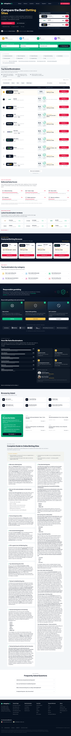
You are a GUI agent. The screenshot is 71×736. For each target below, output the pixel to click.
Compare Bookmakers (7, 23)
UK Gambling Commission (48, 327)
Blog (61, 712)
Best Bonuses (27, 710)
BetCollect (16, 138)
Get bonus (9, 255)
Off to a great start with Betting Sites (9, 62)
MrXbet (15, 147)
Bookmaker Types (63, 708)
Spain (37, 708)
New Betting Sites (16, 707)
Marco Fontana (30, 31)
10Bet (15, 155)
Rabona (15, 122)
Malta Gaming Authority (61, 327)
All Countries (38, 714)
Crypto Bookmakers (28, 705)
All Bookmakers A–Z (63, 710)
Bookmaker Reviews (16, 705)
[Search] (59, 4)
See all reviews (4, 230)
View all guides (11, 434)
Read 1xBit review (9, 257)
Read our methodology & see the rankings (9, 385)
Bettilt (49, 24)
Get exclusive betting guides (52, 61)
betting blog (48, 637)
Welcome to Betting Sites (13, 61)
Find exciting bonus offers (41, 61)
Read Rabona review (27, 257)
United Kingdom (39, 705)
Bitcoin (49, 710)
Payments (44, 3)
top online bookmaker (17, 492)
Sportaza (16, 130)
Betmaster (41, 562)
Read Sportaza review (44, 257)
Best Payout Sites (16, 708)
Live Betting (27, 707)
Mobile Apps (27, 708)
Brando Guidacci (12, 31)
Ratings (19, 3)
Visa (49, 705)
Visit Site (63, 91)
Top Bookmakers (65, 3)
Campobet (41, 557)
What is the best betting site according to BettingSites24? (28, 687)
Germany (38, 707)
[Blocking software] (22, 327)
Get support (61, 319)
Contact (61, 705)
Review (60, 93)
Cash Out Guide (16, 712)
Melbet (15, 163)
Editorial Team (62, 707)
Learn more (39, 319)
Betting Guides (15, 714)
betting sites (26, 517)
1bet (39, 560)
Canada (37, 710)
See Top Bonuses (21, 23)
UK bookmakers (50, 494)
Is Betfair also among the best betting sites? (25, 679)
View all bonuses (65, 241)
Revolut (49, 712)
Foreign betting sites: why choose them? (25, 691)
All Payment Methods (52, 714)
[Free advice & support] (6, 327)
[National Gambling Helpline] (14, 327)
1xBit (15, 114)
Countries (31, 3)
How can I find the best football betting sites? (26, 683)
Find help (14, 319)
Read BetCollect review (61, 257)
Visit (67, 16)
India (37, 712)
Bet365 (49, 20)
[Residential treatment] (30, 327)
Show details (65, 93)
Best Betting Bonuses (17, 710)
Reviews (25, 3)
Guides (49, 3)
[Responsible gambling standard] (37, 327)
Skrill (49, 708)
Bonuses (37, 3)
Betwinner (50, 15)
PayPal (49, 707)
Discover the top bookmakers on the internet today (27, 61)
